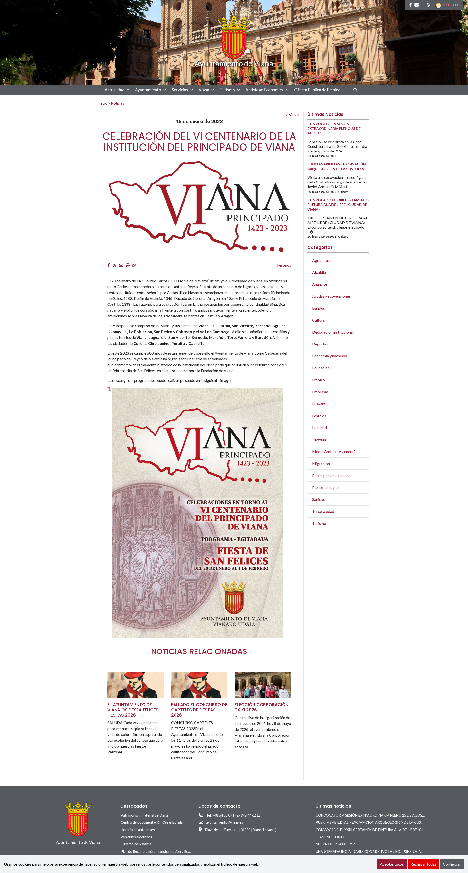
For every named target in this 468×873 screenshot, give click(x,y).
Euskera (319, 403)
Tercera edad (323, 511)
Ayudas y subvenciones (331, 296)
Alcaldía (319, 272)
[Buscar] (357, 90)
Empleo (318, 379)
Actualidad (115, 89)
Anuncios (320, 284)
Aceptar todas (392, 864)
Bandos (318, 308)
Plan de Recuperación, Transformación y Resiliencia (160, 851)
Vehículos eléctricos (136, 837)
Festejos (284, 265)
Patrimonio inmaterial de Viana (144, 815)
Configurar (452, 864)
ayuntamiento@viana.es (224, 822)
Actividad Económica (264, 89)
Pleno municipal (325, 487)
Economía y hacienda (329, 356)
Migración (321, 463)
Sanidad (318, 499)
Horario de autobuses (138, 830)
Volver (294, 114)
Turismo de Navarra (136, 844)
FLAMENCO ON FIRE (332, 837)
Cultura (318, 320)
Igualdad (319, 427)
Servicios (180, 89)
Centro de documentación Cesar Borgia (152, 822)
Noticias (117, 103)
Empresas (320, 391)
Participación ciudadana (332, 475)
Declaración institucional (333, 332)
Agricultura (321, 260)
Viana (204, 89)
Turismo (227, 89)
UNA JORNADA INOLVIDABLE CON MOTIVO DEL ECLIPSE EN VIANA (371, 851)
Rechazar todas (423, 864)
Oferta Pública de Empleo (317, 89)
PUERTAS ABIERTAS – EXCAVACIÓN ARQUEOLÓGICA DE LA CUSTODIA (374, 822)
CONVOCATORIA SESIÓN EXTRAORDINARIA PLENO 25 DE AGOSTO (371, 815)
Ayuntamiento (148, 89)
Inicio (103, 103)
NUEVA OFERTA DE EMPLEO (338, 844)
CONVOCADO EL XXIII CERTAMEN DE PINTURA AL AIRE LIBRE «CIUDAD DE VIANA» (384, 830)
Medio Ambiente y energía (334, 451)
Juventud (319, 439)
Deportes (320, 344)
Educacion (321, 367)
